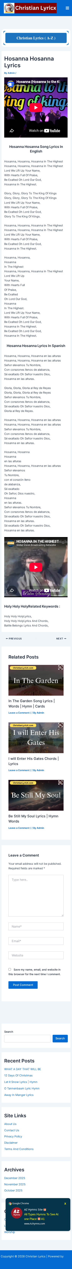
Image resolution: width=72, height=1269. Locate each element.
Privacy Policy (13, 1136)
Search (8, 1031)
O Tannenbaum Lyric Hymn (22, 1088)
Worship (9, 1232)
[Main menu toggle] (67, 8)
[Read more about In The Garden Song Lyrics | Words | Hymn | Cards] (35, 680)
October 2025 (13, 1190)
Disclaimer (10, 1142)
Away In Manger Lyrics (19, 1095)
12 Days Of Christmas (18, 1075)
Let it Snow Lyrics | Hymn (20, 1082)
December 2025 (14, 1178)
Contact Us (11, 1130)
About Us (10, 1124)
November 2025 (15, 1184)
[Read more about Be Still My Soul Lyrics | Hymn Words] (35, 795)
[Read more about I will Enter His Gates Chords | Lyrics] (35, 737)
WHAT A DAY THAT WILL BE (22, 1069)
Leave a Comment (19, 712)
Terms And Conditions (19, 1149)
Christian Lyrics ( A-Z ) (36, 38)
